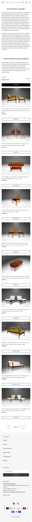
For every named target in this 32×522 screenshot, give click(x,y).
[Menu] (29, 2)
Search (5, 440)
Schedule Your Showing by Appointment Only (14, 491)
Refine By (16, 84)
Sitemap (5, 460)
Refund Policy (6, 452)
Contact (5, 444)
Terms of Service (7, 448)
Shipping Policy (7, 456)
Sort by (4, 77)
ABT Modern (17, 516)
